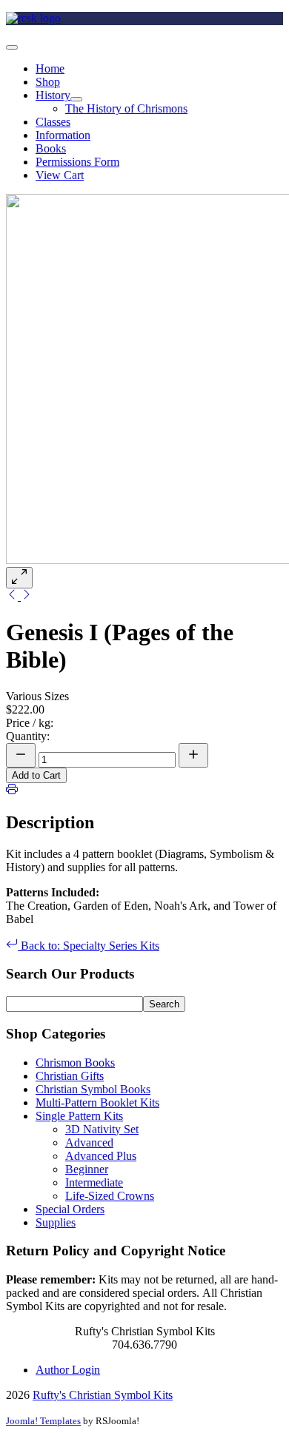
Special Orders (70, 1209)
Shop (48, 81)
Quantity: (28, 736)
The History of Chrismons (126, 108)
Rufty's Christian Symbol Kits (103, 1395)
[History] (76, 99)
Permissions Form (77, 161)
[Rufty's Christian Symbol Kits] (33, 18)
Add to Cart (36, 775)
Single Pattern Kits (79, 1116)
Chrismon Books (75, 1062)
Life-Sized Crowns (109, 1195)
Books (51, 148)
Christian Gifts (70, 1076)
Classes (53, 121)
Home (50, 68)
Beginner (86, 1169)
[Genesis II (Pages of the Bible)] (27, 596)
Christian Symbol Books (93, 1089)
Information (63, 135)
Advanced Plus (100, 1156)
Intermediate (94, 1182)
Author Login (68, 1369)
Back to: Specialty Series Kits (88, 945)
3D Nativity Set (102, 1129)
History (53, 95)
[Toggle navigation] (12, 47)
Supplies (56, 1222)
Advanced (89, 1142)
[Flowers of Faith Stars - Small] (13, 596)
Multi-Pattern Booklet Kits (97, 1102)
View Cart (60, 175)
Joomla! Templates (43, 1420)
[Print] (12, 791)
